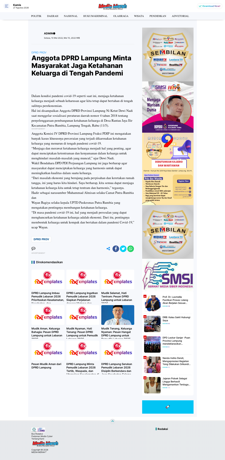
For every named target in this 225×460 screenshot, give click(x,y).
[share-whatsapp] (130, 248)
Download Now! (211, 6)
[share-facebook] (115, 248)
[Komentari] (33, 248)
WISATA (139, 16)
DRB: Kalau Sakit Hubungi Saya (176, 319)
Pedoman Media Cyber (42, 436)
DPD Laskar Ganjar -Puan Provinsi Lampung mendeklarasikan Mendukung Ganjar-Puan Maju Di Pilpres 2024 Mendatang (176, 340)
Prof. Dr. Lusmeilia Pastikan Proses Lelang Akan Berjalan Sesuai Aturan (175, 299)
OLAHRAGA (120, 16)
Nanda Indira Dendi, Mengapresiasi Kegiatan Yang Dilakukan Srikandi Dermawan (176, 361)
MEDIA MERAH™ (38, 452)
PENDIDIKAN (158, 16)
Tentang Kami (37, 438)
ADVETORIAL (180, 16)
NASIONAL (71, 16)
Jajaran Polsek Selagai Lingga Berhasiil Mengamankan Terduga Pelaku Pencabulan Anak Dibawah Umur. (176, 381)
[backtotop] (112, 421)
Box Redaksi (37, 434)
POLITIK (36, 16)
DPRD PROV (38, 52)
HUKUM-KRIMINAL (95, 16)
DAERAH (52, 16)
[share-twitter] (123, 248)
